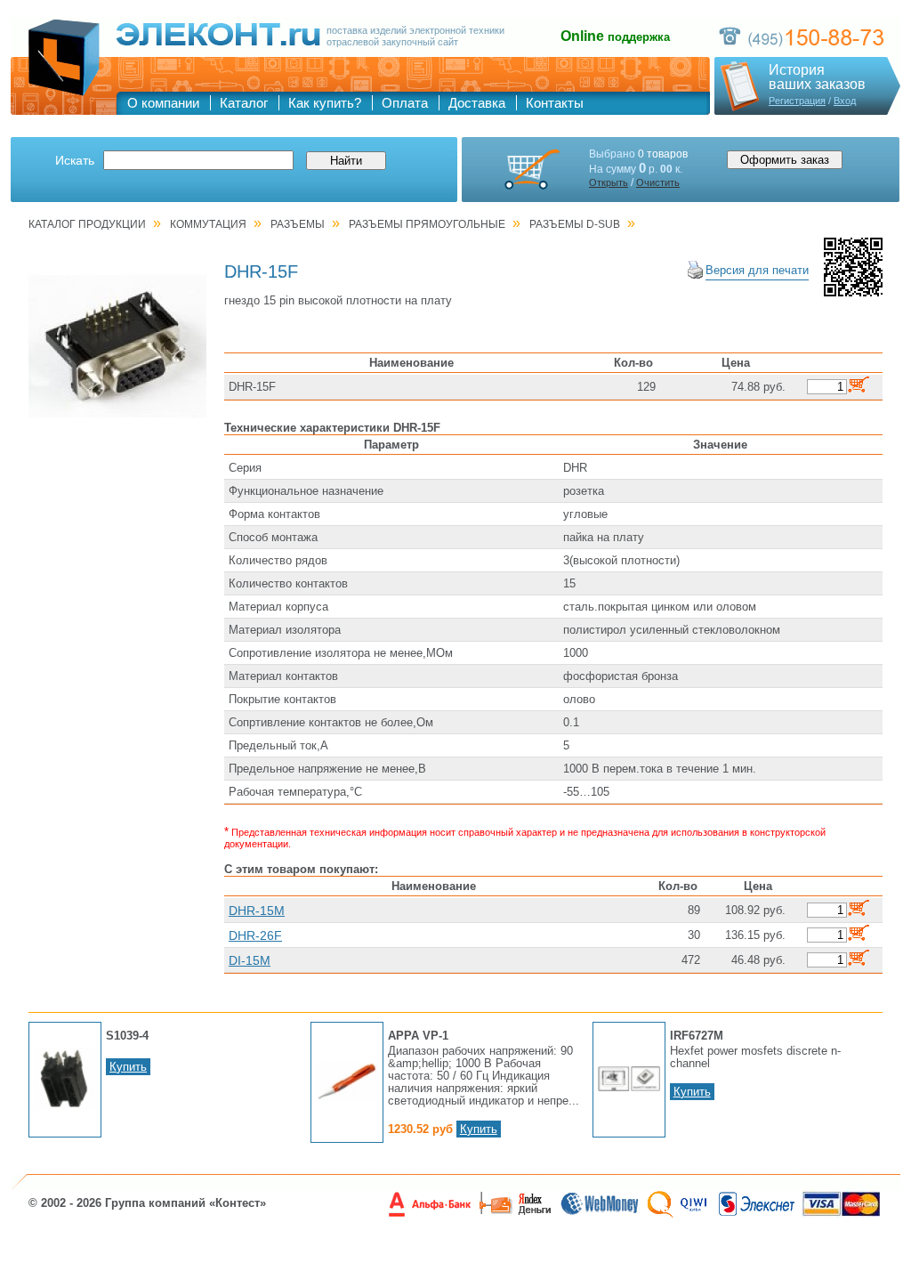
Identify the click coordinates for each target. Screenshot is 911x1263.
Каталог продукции (87, 224)
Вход (845, 100)
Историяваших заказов (817, 77)
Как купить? (324, 102)
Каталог (244, 102)
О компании (163, 102)
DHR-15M (257, 910)
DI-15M (249, 960)
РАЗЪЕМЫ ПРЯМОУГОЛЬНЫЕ (427, 224)
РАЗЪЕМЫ (297, 224)
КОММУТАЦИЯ (208, 224)
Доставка (476, 102)
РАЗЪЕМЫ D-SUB (574, 224)
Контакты (555, 102)
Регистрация (797, 100)
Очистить (658, 182)
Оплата (405, 102)
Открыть (608, 182)
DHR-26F (255, 935)
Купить (128, 1066)
